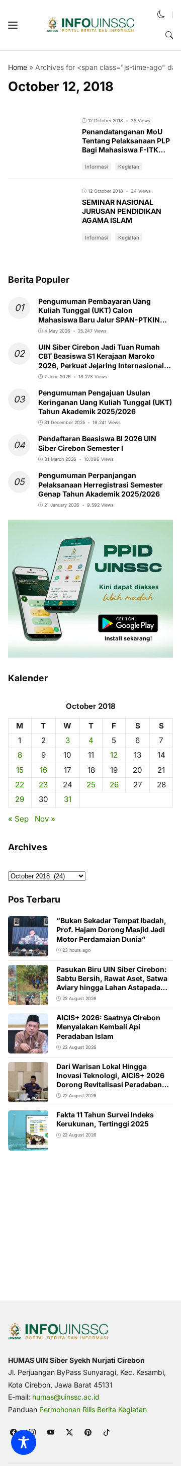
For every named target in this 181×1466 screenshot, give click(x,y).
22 (19, 784)
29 (19, 799)
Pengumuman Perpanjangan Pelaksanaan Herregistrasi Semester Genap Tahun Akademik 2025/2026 (100, 484)
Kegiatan (128, 167)
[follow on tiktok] (106, 1432)
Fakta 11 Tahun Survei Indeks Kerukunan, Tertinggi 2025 (105, 1119)
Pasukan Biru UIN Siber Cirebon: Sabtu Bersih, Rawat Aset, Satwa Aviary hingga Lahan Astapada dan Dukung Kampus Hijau (111, 983)
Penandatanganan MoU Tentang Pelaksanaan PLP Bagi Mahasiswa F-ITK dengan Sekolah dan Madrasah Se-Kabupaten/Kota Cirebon (126, 154)
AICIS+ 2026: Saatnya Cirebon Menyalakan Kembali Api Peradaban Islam (108, 1026)
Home (17, 67)
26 (114, 784)
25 (91, 784)
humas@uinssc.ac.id (66, 1397)
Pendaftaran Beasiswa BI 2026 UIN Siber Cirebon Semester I (97, 443)
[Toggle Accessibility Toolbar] (23, 1442)
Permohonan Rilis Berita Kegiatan (93, 1409)
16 (43, 770)
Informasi (96, 167)
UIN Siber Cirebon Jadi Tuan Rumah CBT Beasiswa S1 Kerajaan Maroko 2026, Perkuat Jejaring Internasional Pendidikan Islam (101, 361)
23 (43, 784)
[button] (13, 25)
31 (67, 799)
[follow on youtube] (50, 1432)
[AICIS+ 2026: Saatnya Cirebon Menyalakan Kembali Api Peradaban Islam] (28, 1046)
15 (20, 770)
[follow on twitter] (69, 1432)
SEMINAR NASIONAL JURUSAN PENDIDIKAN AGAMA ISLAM (121, 211)
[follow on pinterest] (87, 1432)
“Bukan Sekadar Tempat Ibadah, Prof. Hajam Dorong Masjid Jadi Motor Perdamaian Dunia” (111, 929)
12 (114, 755)
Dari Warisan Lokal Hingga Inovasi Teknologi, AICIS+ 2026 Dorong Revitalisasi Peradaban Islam (110, 1080)
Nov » (45, 819)
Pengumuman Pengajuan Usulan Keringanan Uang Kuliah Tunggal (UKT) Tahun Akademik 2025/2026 (105, 401)
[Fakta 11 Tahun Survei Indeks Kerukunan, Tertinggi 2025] (28, 1144)
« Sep (18, 819)
